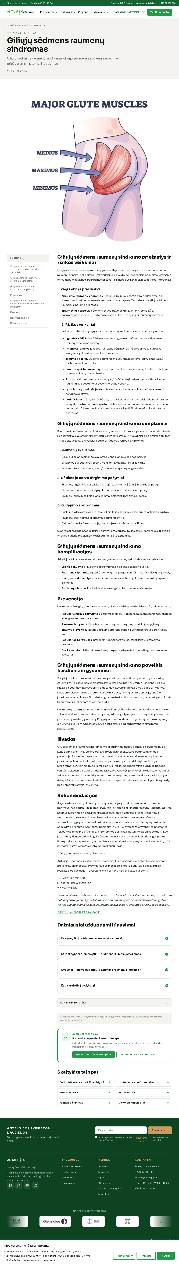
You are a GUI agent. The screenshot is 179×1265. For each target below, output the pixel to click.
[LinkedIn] (35, 1185)
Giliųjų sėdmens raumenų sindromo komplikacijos (23, 288)
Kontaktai (118, 12)
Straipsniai (104, 1183)
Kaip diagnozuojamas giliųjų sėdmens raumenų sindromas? (101, 954)
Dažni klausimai (18, 323)
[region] (89, 1252)
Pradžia (11, 25)
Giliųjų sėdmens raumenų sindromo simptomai (23, 279)
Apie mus (100, 12)
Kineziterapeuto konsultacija (95, 1038)
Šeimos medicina (72, 1166)
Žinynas (83, 12)
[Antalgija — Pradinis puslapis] (15, 12)
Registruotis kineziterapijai (93, 1054)
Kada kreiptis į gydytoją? (78, 985)
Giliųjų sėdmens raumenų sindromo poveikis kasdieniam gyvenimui (27, 303)
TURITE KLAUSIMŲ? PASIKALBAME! (79, 912)
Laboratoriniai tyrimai (110, 1188)
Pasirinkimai (123, 1255)
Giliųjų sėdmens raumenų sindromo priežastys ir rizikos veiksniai (26, 269)
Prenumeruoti (160, 1130)
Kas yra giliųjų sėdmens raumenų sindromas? (92, 938)
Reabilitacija (69, 1172)
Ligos (22, 25)
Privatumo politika (161, 1240)
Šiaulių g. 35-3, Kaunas (122, 3)
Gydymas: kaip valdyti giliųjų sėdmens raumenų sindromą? (101, 969)
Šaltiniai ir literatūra (73, 1002)
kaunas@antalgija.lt (146, 3)
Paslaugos (27, 12)
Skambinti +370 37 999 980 (138, 1054)
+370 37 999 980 (167, 3)
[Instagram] (18, 1185)
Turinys (16, 258)
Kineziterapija (37, 25)
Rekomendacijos (19, 317)
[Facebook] (10, 1185)
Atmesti (146, 1255)
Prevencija (16, 295)
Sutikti (166, 1255)
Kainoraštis (68, 12)
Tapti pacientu (159, 12)
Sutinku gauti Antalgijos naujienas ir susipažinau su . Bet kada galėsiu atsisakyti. (134, 1139)
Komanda (103, 1172)
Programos (47, 12)
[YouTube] (27, 1185)
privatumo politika (142, 1139)
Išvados (14, 312)
